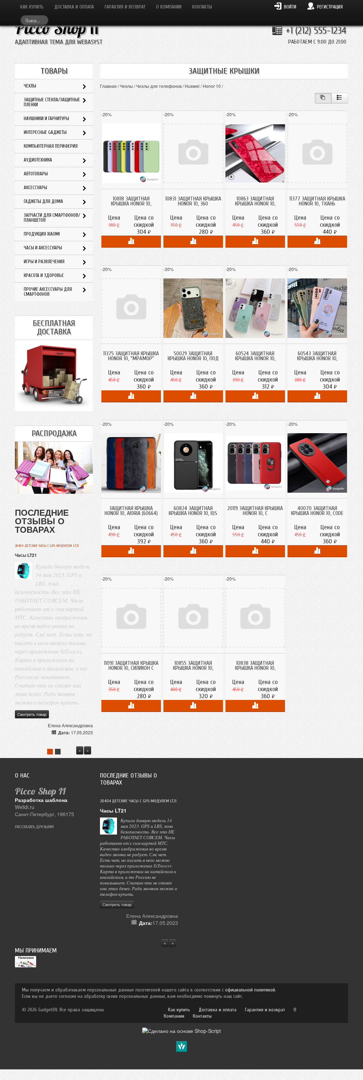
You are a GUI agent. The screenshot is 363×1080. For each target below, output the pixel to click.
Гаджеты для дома (43, 201)
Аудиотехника (38, 160)
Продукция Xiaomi (42, 234)
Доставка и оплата (74, 7)
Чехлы (126, 86)
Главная (108, 86)
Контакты (202, 7)
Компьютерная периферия (51, 146)
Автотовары (36, 173)
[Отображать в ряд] (339, 98)
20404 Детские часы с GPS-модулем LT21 (47, 546)
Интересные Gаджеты (45, 132)
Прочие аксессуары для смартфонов (48, 292)
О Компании (169, 7)
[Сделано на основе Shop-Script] (181, 1029)
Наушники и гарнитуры (46, 118)
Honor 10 (212, 86)
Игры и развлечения (44, 261)
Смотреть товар (31, 714)
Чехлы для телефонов (159, 86)
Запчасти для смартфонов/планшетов (52, 218)
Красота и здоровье (44, 275)
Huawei (192, 86)
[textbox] (34, 20)
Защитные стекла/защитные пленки (52, 102)
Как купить (32, 7)
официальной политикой (250, 990)
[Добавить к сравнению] (131, 242)
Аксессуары (35, 187)
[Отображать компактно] (323, 98)
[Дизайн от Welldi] (181, 1045)
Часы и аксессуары (43, 247)
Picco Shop (57, 28)
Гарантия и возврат (125, 7)
